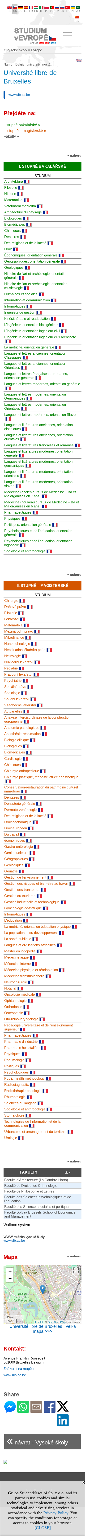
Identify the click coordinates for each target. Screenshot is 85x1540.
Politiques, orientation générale (27, 525)
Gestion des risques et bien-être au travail (36, 883)
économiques (14, 840)
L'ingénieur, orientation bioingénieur (31, 325)
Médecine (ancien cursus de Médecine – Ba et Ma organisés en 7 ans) (40, 494)
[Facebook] (49, 1411)
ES (25, 10)
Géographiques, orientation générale (32, 261)
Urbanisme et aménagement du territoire (35, 1132)
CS (15, 10)
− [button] (10, 1278)
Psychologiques (16, 1072)
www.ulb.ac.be (19, 95)
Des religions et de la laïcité (25, 243)
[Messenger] (10, 1411)
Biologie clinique (16, 740)
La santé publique (17, 939)
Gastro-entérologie (18, 847)
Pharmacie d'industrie (21, 1041)
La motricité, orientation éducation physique (37, 926)
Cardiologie (12, 759)
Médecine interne (17, 964)
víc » (68, 1172)
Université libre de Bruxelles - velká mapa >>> (42, 1329)
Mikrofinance (14, 637)
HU (36, 10)
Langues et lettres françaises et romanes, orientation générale (36, 376)
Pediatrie (11, 668)
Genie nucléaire (16, 853)
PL (46, 10)
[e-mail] (36, 1411)
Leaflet (39, 1322)
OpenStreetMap (57, 1322)
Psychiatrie (12, 680)
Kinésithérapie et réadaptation (27, 319)
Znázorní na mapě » (19, 1369)
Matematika (13, 200)
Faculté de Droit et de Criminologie (30, 1186)
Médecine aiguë (16, 957)
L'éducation (13, 920)
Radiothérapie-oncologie (22, 1091)
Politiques (11, 1066)
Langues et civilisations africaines (30, 945)
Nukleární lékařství (18, 662)
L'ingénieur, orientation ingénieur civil (32, 331)
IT (41, 10)
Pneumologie (14, 1060)
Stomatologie (14, 1115)
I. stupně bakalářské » (22, 125)
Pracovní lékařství (18, 674)
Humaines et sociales (21, 294)
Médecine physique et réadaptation (31, 970)
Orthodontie (13, 1007)
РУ (57, 10)
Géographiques (16, 859)
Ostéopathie (13, 1013)
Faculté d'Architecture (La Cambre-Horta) (36, 1180)
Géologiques (14, 267)
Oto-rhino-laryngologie (21, 1019)
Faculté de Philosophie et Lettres (29, 1191)
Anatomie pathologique (21, 728)
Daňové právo (15, 607)
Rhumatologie (15, 1097)
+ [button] (10, 1271)
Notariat (10, 988)
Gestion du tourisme (19, 896)
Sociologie (12, 693)
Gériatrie (10, 871)
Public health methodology (24, 1078)
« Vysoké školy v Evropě (23, 50)
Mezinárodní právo (18, 631)
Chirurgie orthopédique (21, 771)
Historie (10, 194)
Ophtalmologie (15, 1001)
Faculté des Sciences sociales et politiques (37, 1207)
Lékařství (11, 619)
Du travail (11, 834)
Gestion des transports (21, 890)
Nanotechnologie (17, 644)
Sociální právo (15, 687)
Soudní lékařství (16, 699)
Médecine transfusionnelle (24, 976)
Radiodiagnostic (16, 1084)
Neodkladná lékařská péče (24, 650)
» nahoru (74, 155)
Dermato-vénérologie (20, 810)
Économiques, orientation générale (30, 255)
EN (9, 10)
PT (52, 10)
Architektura (13, 181)
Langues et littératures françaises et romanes (39, 445)
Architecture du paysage (23, 212)
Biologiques (13, 218)
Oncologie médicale (19, 994)
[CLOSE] (42, 1527)
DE (20, 10)
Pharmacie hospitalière (21, 1048)
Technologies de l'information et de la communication (32, 1123)
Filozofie (10, 187)
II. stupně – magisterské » (25, 131)
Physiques (12, 518)
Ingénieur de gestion (19, 312)
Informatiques (14, 306)
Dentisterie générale (19, 803)
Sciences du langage (20, 1103)
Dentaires (11, 237)
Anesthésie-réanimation (22, 734)
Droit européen (15, 828)
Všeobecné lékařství (20, 705)
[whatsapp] (23, 1411)
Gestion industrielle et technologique (32, 902)
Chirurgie (11, 600)
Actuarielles (13, 711)
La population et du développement (31, 933)
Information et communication (27, 300)
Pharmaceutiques (17, 512)
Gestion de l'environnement (25, 877)
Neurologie (12, 656)
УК (72, 10)
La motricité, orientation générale (29, 347)
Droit (8, 249)
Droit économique (17, 822)
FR (31, 10)
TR (67, 10)
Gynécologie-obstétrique (23, 908)
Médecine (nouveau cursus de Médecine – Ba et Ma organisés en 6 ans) (41, 504)
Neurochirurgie (15, 982)
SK (62, 10)
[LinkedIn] (63, 1424)
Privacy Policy (55, 1512)
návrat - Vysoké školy (37, 1440)
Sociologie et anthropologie (24, 551)
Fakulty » (11, 136)
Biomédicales (14, 224)
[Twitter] (63, 1409)
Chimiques (12, 231)
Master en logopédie (19, 951)
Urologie (10, 1138)
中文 (77, 20)
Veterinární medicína (20, 206)
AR (78, 10)
